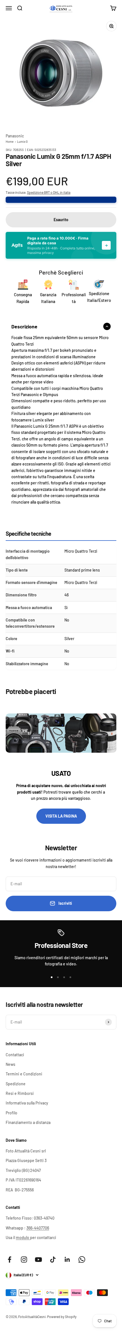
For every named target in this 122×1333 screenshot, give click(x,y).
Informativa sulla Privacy (27, 1103)
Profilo (11, 1112)
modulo (23, 1237)
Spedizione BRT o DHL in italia (48, 192)
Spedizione (16, 1083)
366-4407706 (37, 1228)
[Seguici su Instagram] (24, 1259)
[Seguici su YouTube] (38, 1259)
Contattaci (15, 1054)
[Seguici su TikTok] (53, 1259)
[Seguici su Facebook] (9, 1259)
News (10, 1064)
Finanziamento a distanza (28, 1122)
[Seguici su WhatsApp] (82, 1259)
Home (10, 141)
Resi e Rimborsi (20, 1093)
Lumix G (22, 141)
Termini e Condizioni (24, 1073)
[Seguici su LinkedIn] (67, 1259)
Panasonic (15, 135)
